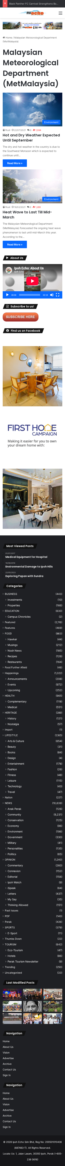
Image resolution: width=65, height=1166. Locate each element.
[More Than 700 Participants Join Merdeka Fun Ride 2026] (32, 994)
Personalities (15, 848)
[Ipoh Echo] (32, 13)
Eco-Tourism (15, 950)
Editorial (12, 876)
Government (15, 837)
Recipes (12, 656)
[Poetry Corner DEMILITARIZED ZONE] (32, 1006)
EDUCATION (12, 610)
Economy (13, 825)
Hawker (12, 639)
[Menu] (60, 14)
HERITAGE (11, 712)
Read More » (14, 163)
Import (8, 729)
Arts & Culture (16, 741)
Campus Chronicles (19, 616)
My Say (12, 899)
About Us (8, 1046)
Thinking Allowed (18, 905)
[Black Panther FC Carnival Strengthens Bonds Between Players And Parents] (12, 1006)
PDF (7, 916)
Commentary (15, 865)
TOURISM (10, 944)
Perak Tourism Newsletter (23, 961)
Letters (12, 893)
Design (12, 758)
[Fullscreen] (57, 295)
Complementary (17, 701)
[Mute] (52, 295)
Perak (8, 921)
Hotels (11, 955)
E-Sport (12, 933)
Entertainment (16, 763)
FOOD (8, 633)
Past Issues (11, 910)
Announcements (17, 678)
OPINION (10, 859)
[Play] (7, 295)
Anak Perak (14, 808)
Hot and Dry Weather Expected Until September (31, 138)
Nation (8, 797)
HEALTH (9, 695)
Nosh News (14, 650)
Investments (15, 599)
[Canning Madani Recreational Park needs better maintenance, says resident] (12, 1018)
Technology (15, 786)
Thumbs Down (13, 938)
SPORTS (10, 927)
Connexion (14, 871)
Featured (10, 622)
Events (12, 684)
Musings (13, 644)
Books (11, 752)
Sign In (7, 1075)
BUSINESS (11, 593)
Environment (15, 831)
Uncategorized (13, 972)
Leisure (12, 780)
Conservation (15, 820)
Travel (11, 791)
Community (14, 814)
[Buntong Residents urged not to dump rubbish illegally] (52, 1006)
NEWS (8, 803)
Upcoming (14, 690)
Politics (12, 854)
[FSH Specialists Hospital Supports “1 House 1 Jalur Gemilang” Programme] (52, 1018)
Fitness (12, 774)
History (12, 718)
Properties (14, 605)
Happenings (12, 673)
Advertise (8, 1058)
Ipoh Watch (14, 882)
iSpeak (12, 888)
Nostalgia (13, 724)
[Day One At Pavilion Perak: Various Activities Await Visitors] (32, 1018)
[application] (32, 281)
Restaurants (15, 661)
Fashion (12, 769)
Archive (7, 1063)
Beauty (12, 746)
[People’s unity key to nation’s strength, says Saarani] (12, 994)
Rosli (7, 130)
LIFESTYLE (11, 735)
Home (8, 37)
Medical (12, 707)
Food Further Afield (16, 667)
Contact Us (9, 1069)
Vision (6, 1052)
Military (12, 842)
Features (10, 627)
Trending (10, 967)
